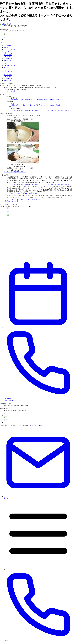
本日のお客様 (8, 55)
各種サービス (8, 58)
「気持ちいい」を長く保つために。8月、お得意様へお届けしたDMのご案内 (35, 99)
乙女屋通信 (7, 56)
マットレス (7, 51)
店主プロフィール (35, 425)
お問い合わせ (8, 60)
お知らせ (6, 47)
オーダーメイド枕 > (10, 91)
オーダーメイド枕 (9, 49)
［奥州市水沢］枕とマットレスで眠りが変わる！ (26, 199)
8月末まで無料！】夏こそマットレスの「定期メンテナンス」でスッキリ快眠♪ (36, 105)
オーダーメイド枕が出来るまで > (15, 172)
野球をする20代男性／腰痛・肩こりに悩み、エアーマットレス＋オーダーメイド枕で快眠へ (40, 110)
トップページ (8, 45)
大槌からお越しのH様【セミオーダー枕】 (24, 193)
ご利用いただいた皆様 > (12, 201)
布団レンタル (8, 53)
